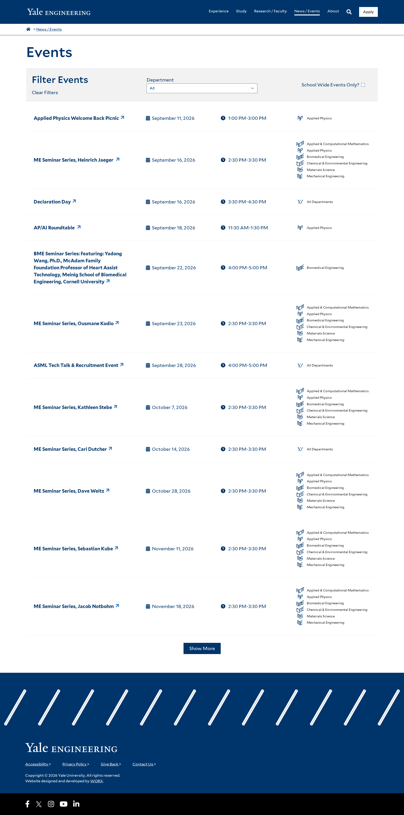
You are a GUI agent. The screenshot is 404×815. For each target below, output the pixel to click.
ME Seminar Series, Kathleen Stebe (73, 407)
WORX (96, 781)
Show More (202, 648)
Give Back (111, 764)
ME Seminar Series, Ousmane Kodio (74, 323)
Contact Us (144, 764)
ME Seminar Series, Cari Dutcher (70, 449)
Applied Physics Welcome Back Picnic (76, 118)
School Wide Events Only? (330, 85)
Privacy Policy (76, 764)
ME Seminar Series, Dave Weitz (69, 491)
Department (160, 80)
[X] (38, 804)
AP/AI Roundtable (55, 228)
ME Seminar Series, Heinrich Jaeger (74, 160)
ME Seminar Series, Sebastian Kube (73, 549)
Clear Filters (45, 92)
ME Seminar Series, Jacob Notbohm (74, 606)
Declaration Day (52, 202)
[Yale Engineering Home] (61, 12)
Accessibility (38, 764)
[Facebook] (27, 804)
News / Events (49, 29)
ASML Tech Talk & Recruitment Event (76, 365)
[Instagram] (51, 804)
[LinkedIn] (76, 804)
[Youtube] (64, 804)
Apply (368, 12)
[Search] (349, 12)
